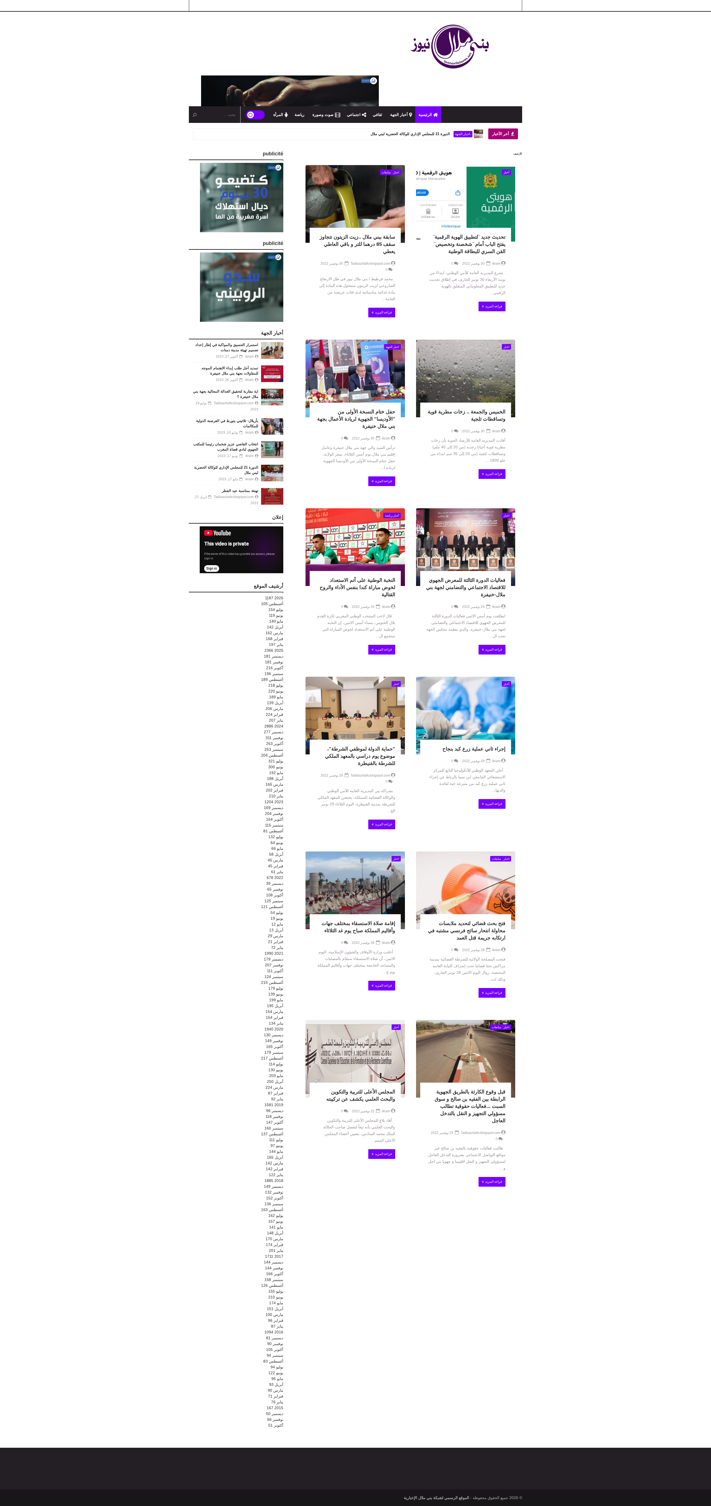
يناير (276, 644)
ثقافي (377, 114)
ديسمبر (273, 656)
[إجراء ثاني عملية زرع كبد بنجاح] (465, 715)
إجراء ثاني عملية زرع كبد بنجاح (473, 749)
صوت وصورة (323, 114)
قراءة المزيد (493, 306)
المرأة (278, 114)
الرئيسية (425, 114)
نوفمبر (274, 662)
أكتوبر (274, 668)
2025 (273, 650)
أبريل (275, 627)
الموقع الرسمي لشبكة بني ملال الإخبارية (436, 1497)
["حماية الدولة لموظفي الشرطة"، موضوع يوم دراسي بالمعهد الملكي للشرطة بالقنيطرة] (355, 715)
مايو (276, 621)
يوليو (275, 609)
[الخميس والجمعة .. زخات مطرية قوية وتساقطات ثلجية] (465, 378)
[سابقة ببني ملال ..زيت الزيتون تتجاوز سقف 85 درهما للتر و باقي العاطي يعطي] (355, 204)
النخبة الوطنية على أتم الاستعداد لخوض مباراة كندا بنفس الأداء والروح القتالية (357, 587)
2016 (273, 1332)
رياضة (299, 114)
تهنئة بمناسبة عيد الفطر (433, 134)
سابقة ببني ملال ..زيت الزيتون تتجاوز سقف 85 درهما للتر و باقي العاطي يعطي (357, 244)
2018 (273, 1180)
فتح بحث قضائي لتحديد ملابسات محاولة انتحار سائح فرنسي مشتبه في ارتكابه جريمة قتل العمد (466, 931)
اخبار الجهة (392, 346)
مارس (274, 633)
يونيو (276, 615)
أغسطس (272, 604)
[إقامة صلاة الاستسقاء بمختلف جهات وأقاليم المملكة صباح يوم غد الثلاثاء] (355, 890)
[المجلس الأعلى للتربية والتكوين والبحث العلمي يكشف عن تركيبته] (355, 1059)
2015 (275, 1408)
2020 (273, 1029)
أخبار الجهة (399, 114)
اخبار (506, 346)
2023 (273, 802)
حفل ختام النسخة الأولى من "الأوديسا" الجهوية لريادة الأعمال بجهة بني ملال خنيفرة (356, 419)
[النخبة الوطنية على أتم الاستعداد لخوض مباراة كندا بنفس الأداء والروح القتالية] (355, 547)
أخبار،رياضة (392, 515)
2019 (273, 1105)
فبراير (274, 638)
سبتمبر (273, 673)
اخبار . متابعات (390, 172)
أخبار (506, 172)
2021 (273, 953)
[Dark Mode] (255, 114)
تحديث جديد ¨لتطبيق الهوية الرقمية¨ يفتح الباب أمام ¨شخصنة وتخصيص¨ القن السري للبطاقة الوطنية (469, 244)
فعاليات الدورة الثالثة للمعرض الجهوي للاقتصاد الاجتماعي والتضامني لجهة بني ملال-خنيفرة (465, 587)
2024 (273, 726)
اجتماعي (353, 114)
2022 (275, 877)
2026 (274, 598)
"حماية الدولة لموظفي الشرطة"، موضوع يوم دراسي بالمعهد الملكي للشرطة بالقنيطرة (360, 756)
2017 (274, 1256)
